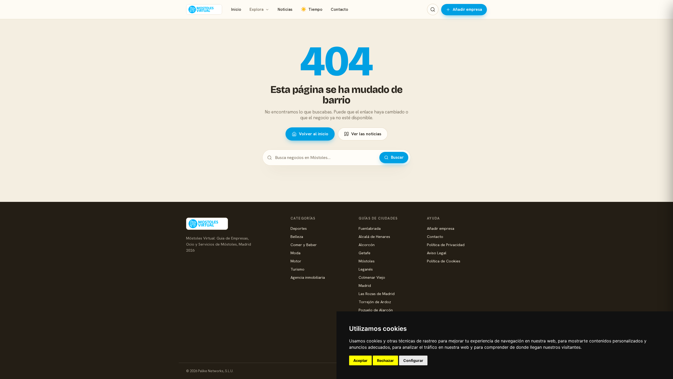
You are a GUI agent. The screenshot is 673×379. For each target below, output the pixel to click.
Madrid (365, 285)
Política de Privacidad (446, 244)
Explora (256, 9)
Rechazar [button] (385, 360)
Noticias (285, 9)
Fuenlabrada (370, 228)
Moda (295, 252)
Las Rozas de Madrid (377, 293)
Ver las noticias (366, 134)
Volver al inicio (313, 134)
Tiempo (311, 9)
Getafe (364, 252)
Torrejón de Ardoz (375, 301)
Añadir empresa (467, 9)
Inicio (236, 9)
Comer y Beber (303, 244)
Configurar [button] (413, 360)
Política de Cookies (443, 260)
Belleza (296, 236)
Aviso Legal (436, 252)
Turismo (297, 269)
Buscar (397, 157)
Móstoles (367, 260)
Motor (295, 260)
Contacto (339, 9)
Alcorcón (367, 244)
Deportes (298, 228)
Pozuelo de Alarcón (376, 309)
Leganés (366, 269)
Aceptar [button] (360, 360)
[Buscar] (433, 9)
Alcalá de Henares (374, 236)
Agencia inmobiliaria (307, 277)
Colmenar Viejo (372, 277)
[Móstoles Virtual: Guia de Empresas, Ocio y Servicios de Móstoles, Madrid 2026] (204, 9)
